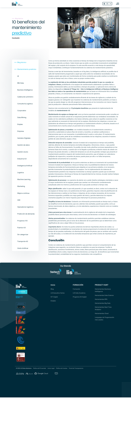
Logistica (20, 172)
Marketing (21, 186)
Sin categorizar (22, 234)
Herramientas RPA (101, 299)
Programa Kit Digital (80, 297)
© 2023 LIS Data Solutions (23, 368)
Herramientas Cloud (101, 313)
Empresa (20, 131)
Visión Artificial (22, 248)
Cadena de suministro (25, 97)
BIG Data (20, 83)
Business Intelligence (25, 90)
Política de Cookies (61, 368)
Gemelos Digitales (23, 138)
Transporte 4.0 (22, 241)
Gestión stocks (22, 152)
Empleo (20, 124)
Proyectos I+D (22, 221)
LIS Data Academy (79, 293)
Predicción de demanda (26, 214)
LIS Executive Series (58, 293)
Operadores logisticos (25, 207)
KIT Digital (54, 297)
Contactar (21, 292)
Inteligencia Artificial (24, 166)
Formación (76, 289)
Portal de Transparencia (76, 368)
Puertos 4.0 (21, 228)
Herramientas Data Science (104, 295)
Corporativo (21, 110)
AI (18, 76)
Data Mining (21, 117)
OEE (18, 200)
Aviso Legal (51, 368)
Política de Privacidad (39, 368)
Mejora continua (23, 193)
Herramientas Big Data (102, 303)
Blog (52, 289)
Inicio (53, 285)
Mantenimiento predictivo (26, 69)
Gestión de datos (23, 145)
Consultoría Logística (25, 104)
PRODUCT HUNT (101, 285)
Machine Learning (23, 179)
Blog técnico (21, 62)
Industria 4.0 (21, 159)
